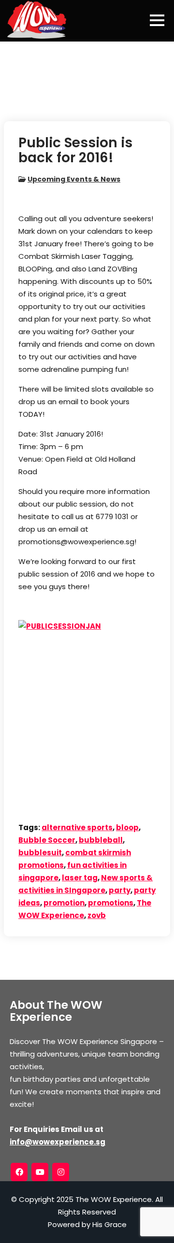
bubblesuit (40, 853)
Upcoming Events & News (74, 179)
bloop (127, 827)
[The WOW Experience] (36, 19)
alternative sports (77, 827)
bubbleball (101, 840)
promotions (110, 903)
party (119, 890)
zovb (96, 915)
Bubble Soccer (46, 840)
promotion (64, 903)
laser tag (80, 878)
